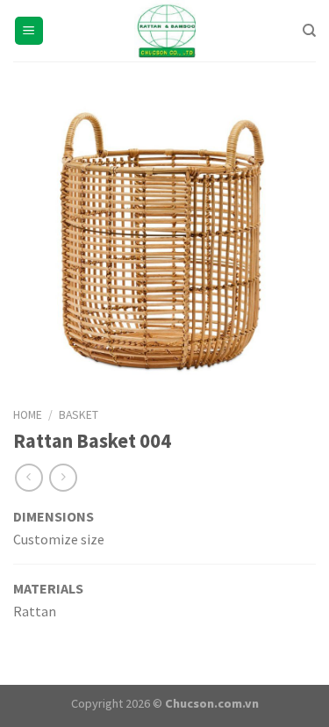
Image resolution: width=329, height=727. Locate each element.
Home (27, 414)
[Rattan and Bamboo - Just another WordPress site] (165, 30)
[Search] (309, 30)
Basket (78, 414)
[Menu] (29, 31)
